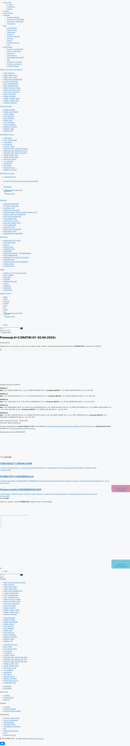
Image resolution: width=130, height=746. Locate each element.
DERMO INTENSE (9, 110)
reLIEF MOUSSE (9, 122)
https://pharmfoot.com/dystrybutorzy (23, 428)
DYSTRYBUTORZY (10, 724)
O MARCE (7, 695)
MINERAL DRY (8, 131)
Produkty (7, 11)
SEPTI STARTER (9, 73)
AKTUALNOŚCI (9, 698)
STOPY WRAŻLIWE (10, 225)
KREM (5, 297)
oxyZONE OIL (8, 144)
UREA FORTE (8, 138)
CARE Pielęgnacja (9, 618)
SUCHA (6, 284)
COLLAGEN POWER (10, 140)
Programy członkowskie (15, 49)
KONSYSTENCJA (5, 293)
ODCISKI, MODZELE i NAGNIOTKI (15, 214)
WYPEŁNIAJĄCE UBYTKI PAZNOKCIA (16, 262)
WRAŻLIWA (7, 288)
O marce (10, 4)
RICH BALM (7, 166)
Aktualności (11, 7)
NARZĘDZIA (7, 686)
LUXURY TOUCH (9, 146)
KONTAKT (7, 700)
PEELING (6, 301)
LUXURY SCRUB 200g (11, 81)
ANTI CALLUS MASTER (11, 92)
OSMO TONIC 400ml (10, 77)
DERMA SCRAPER (9, 96)
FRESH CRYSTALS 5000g (12, 88)
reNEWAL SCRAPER (10, 103)
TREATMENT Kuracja (10, 645)
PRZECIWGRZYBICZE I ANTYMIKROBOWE (17, 253)
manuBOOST (8, 163)
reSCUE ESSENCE (10, 125)
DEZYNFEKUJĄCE (10, 243)
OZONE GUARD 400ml (11, 157)
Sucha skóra (11, 32)
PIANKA (6, 303)
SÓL (5, 308)
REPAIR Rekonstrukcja (11, 681)
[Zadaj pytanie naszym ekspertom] (17, 194)
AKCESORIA (7, 688)
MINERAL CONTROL (10, 127)
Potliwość (10, 34)
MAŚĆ (6, 299)
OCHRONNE (8, 251)
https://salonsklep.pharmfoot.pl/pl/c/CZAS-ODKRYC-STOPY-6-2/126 (68, 426)
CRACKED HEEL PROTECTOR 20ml (15, 153)
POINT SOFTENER (10, 94)
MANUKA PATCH (9, 168)
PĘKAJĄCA (7, 277)
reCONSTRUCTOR (10, 177)
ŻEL (5, 312)
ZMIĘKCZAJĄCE (9, 264)
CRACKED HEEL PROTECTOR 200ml (16, 149)
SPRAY (6, 310)
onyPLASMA (8, 142)
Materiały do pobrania (14, 62)
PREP (11, 69)
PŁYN (5, 305)
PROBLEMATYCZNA (10, 281)
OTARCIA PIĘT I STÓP (11, 221)
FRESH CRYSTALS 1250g (12, 90)
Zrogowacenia (12, 28)
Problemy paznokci (13, 36)
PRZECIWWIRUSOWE (11, 255)
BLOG (5, 733)
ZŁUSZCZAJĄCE (9, 266)
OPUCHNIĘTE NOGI (10, 219)
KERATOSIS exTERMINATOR (13, 79)
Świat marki (7, 2)
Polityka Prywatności (36, 738)
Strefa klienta (8, 47)
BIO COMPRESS (9, 118)
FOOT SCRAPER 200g (11, 86)
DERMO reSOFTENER (11, 112)
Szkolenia (7, 15)
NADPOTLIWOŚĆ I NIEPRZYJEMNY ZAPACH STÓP (20, 212)
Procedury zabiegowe (14, 64)
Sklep (2, 577)
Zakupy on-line (5, 330)
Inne (8, 45)
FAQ (8, 60)
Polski (6, 325)
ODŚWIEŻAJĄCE (9, 249)
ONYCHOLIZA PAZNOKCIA (12, 216)
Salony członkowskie (14, 51)
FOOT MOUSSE (9, 116)
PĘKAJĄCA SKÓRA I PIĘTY (12, 223)
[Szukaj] (21, 328)
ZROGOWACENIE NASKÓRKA (13, 233)
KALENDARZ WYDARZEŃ (15, 57)
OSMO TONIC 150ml (10, 75)
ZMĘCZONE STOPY (10, 231)
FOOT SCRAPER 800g (11, 84)
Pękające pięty (12, 30)
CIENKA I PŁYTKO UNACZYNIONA (15, 273)
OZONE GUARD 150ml (11, 155)
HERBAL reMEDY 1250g (11, 98)
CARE (6, 106)
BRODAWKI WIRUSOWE (11, 204)
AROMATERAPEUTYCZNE (12, 240)
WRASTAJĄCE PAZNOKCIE (12, 229)
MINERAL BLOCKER (10, 170)
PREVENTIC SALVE (10, 159)
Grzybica (10, 38)
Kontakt (9, 9)
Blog (5, 26)
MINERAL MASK (9, 129)
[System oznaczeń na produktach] (17, 190)
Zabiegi (9, 40)
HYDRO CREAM (9, 114)
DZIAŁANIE (3, 237)
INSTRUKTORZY (9, 722)
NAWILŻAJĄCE (8, 247)
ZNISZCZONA (8, 290)
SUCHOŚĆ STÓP (9, 227)
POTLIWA (7, 279)
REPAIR (7, 173)
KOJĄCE (6, 245)
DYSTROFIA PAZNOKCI (11, 206)
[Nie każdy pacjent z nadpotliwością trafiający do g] (65, 507)
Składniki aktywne (13, 43)
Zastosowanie (8, 13)
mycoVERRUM (8, 161)
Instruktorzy (11, 53)
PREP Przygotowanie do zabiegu (15, 582)
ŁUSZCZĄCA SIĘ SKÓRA (12, 210)
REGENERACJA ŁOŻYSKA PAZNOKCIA (16, 257)
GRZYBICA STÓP (9, 208)
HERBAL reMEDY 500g (11, 101)
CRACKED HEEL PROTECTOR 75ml (15, 151)
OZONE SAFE (8, 120)
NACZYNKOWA (9, 275)
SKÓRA (2, 269)
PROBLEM (3, 200)
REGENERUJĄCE (9, 260)
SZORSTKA (7, 286)
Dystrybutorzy (12, 55)
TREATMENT (7, 134)
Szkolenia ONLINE (13, 17)
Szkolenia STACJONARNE (15, 19)
